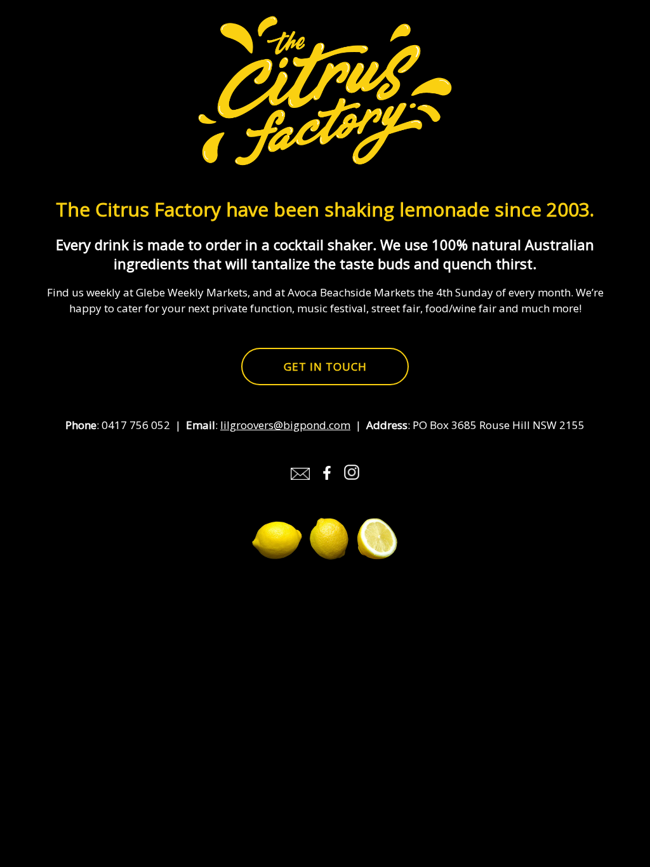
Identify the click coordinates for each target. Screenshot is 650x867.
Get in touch (325, 366)
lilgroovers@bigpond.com (285, 425)
